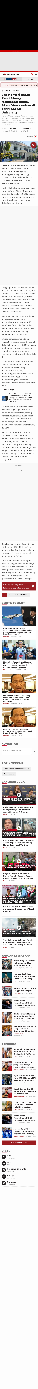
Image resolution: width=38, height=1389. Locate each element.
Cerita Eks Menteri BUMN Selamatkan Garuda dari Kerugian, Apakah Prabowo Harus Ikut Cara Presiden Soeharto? (20, 397)
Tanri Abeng (14, 171)
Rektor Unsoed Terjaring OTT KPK (21, 85)
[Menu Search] (32, 74)
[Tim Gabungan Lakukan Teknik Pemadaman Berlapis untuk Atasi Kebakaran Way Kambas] (19, 927)
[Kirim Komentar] (34, 751)
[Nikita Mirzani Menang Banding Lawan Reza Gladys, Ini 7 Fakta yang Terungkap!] (7, 1017)
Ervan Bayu (28, 128)
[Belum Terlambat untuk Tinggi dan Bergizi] (7, 991)
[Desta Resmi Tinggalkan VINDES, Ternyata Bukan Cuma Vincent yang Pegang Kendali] (7, 1004)
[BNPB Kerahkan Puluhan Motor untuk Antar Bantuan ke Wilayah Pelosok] (19, 894)
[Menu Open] (36, 74)
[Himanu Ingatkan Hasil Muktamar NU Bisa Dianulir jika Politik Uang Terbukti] (7, 964)
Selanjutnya (21, 595)
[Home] (11, 74)
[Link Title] (3, 91)
